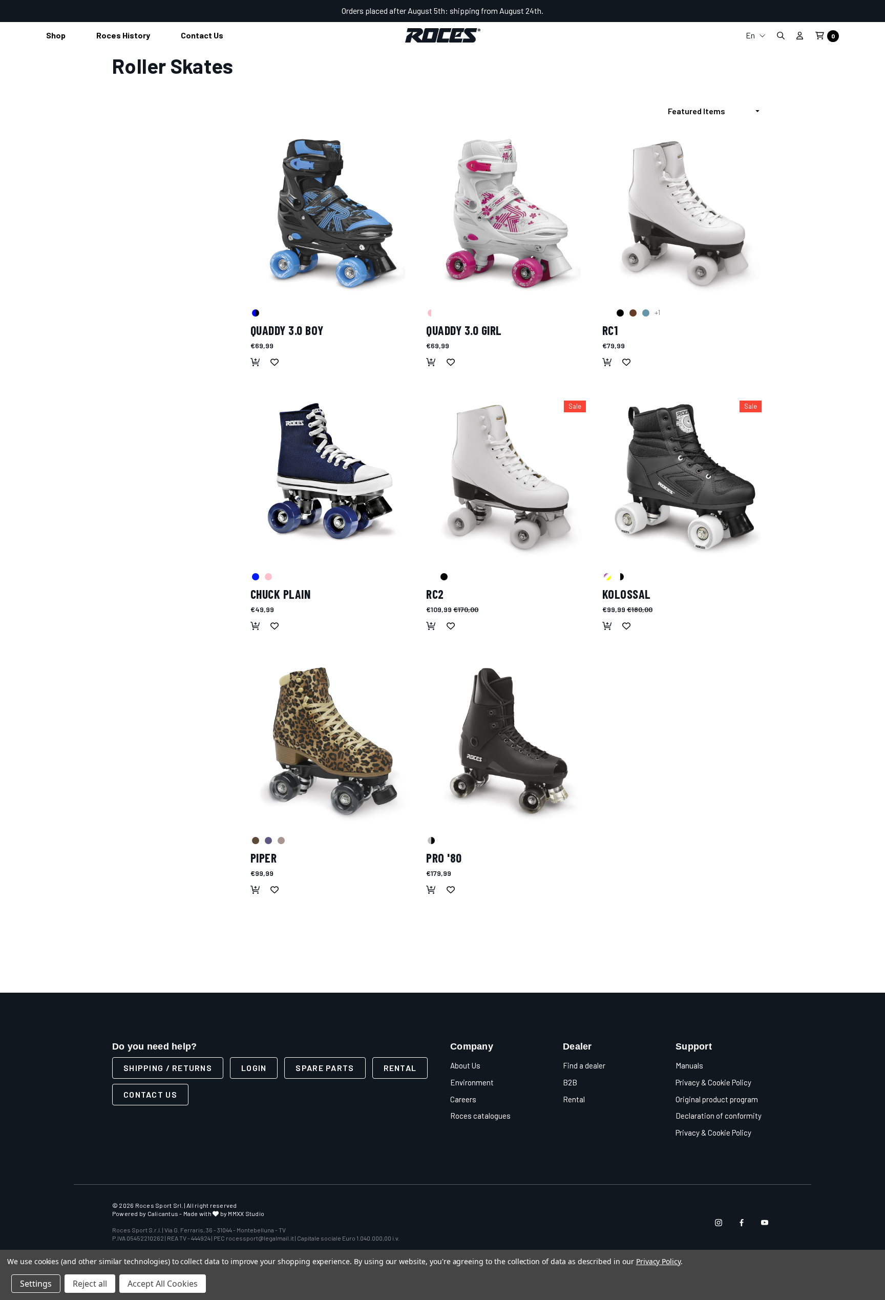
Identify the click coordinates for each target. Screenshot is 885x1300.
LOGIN (253, 1068)
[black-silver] (430, 840)
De (755, 88)
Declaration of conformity (719, 1115)
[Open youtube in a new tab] (764, 1222)
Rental (400, 1068)
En (751, 35)
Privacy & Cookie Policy (713, 1082)
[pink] (267, 576)
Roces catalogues (480, 1115)
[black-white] (619, 576)
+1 (657, 312)
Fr (755, 72)
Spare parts (325, 1068)
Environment (472, 1082)
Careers (463, 1099)
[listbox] (716, 111)
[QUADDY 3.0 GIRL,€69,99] (509, 213)
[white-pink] (430, 312)
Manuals (689, 1065)
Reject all (90, 1283)
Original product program (717, 1099)
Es (755, 105)
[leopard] (255, 840)
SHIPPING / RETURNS (167, 1068)
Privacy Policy (658, 1261)
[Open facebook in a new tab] (741, 1222)
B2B (570, 1082)
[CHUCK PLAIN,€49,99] (333, 477)
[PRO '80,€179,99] (509, 741)
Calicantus (163, 1213)
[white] (607, 312)
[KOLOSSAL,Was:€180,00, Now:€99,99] (685, 477)
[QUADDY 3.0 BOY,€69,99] (333, 213)
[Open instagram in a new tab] (718, 1222)
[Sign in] (799, 35)
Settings (36, 1283)
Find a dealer (584, 1065)
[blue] (645, 312)
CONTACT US (150, 1094)
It (755, 55)
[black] (619, 312)
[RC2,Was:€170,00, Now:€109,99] (509, 477)
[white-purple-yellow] (607, 576)
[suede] (632, 312)
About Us (465, 1065)
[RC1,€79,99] (685, 213)
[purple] (267, 840)
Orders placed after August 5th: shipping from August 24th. (442, 10)
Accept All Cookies (163, 1283)
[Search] (780, 36)
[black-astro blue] (255, 312)
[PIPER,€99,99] (333, 741)
